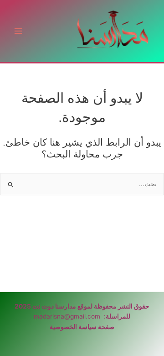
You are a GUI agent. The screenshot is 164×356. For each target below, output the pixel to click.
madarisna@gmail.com (67, 316)
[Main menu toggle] (18, 31)
